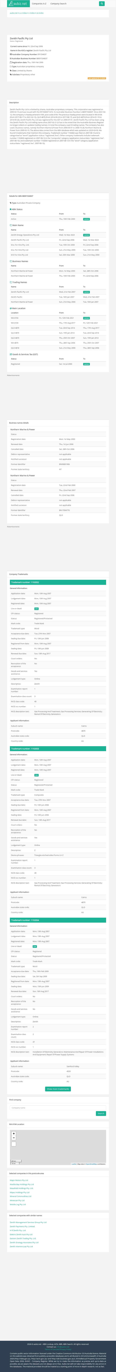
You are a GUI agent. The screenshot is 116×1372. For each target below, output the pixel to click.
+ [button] (14, 1133)
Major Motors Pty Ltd (19, 1180)
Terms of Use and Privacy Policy (58, 1349)
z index (32, 13)
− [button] (14, 1138)
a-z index (23, 13)
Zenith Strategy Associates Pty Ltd (24, 1242)
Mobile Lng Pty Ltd (18, 1204)
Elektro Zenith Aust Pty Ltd (21, 1234)
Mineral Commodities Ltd (20, 1196)
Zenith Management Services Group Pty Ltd (28, 1222)
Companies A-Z (39, 3)
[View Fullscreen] (14, 1144)
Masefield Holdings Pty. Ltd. (21, 1188)
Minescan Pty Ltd (17, 1200)
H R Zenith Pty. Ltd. (18, 1230)
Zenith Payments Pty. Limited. (22, 1226)
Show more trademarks (58, 1089)
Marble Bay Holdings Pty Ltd (22, 1184)
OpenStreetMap (91, 1164)
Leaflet (74, 1164)
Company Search (58, 3)
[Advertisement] (58, 25)
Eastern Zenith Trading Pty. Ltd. (23, 1238)
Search (101, 1113)
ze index (40, 13)
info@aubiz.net (63, 1347)
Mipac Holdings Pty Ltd (19, 1192)
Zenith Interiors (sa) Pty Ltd (21, 1246)
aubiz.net (14, 13)
